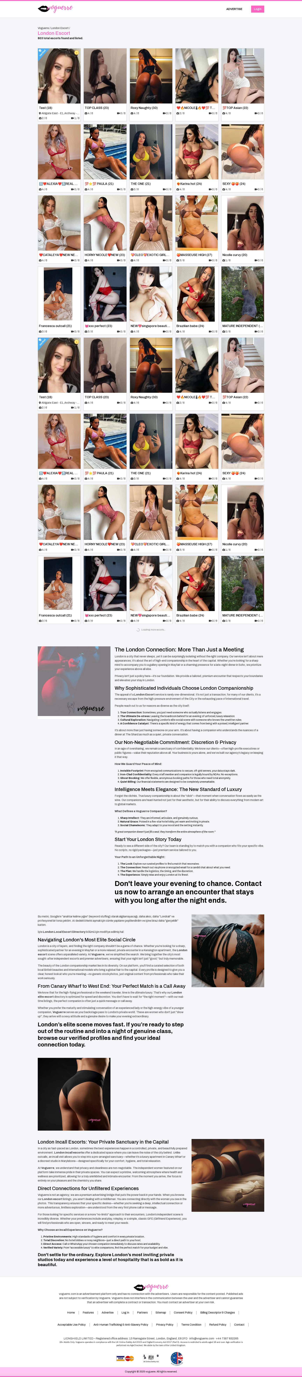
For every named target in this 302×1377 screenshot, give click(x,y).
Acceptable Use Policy (71, 1324)
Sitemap (161, 1312)
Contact (239, 1324)
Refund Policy (217, 1324)
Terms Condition (191, 1324)
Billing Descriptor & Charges (217, 1312)
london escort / (60, 28)
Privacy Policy (164, 1324)
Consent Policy (183, 1312)
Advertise (108, 1312)
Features (88, 1312)
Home (71, 1312)
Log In (125, 1312)
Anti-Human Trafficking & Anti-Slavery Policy (121, 1324)
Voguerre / (44, 28)
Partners (142, 1312)
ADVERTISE (234, 9)
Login (257, 9)
